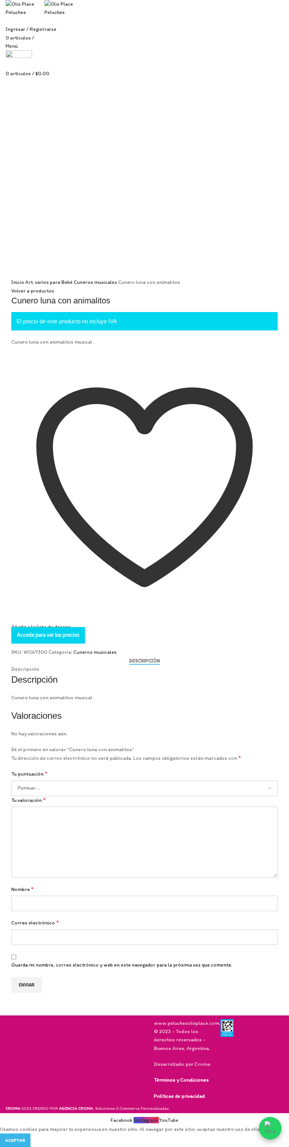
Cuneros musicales (96, 282)
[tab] (144, 661)
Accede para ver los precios (48, 635)
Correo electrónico (35, 922)
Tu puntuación (29, 773)
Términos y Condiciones (181, 1080)
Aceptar (15, 1140)
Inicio (18, 282)
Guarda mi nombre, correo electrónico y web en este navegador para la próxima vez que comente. (121, 965)
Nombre (22, 888)
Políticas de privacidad (179, 1096)
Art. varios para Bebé (49, 282)
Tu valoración (28, 799)
